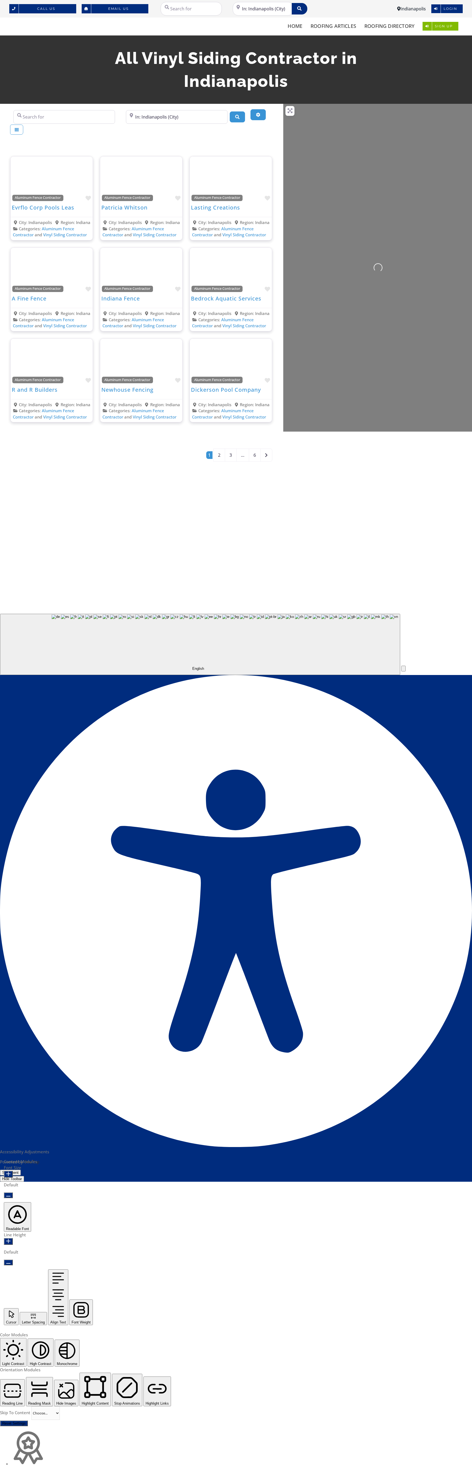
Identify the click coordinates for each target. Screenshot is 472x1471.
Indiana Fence (120, 298)
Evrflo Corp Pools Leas (43, 207)
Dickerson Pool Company (226, 389)
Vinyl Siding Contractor (65, 234)
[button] (403, 668)
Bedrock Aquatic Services (226, 298)
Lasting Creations (215, 207)
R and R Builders (35, 389)
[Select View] (16, 130)
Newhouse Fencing (127, 389)
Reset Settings (14, 1423)
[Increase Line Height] (8, 1241)
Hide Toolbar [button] (12, 1179)
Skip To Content (15, 1413)
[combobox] (200, 644)
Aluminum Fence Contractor (38, 197)
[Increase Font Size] (8, 1174)
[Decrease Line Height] (8, 1262)
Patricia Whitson (124, 207)
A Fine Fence (29, 298)
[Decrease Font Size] (8, 1195)
